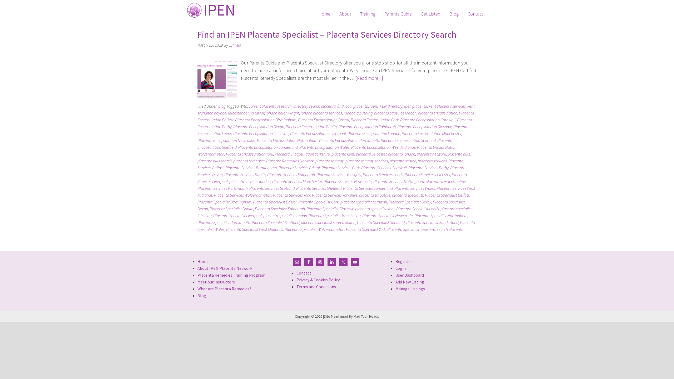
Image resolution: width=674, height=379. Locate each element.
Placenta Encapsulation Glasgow (424, 126)
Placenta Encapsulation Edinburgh (367, 126)
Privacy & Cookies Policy (318, 279)
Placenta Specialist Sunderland (432, 222)
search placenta (450, 229)
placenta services (432, 160)
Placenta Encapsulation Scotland (408, 140)
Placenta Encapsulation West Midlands (383, 147)
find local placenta (352, 106)
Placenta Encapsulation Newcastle (226, 140)
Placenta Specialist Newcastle (387, 215)
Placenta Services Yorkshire (335, 195)
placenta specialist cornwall (363, 202)
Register (403, 261)
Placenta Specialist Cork (318, 202)
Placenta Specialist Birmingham (224, 202)
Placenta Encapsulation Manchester (431, 133)
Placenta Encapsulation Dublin (311, 126)
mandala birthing (358, 113)
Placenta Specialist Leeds (417, 208)
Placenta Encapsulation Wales (324, 147)
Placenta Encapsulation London (374, 133)
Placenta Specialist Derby (410, 202)
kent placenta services (447, 106)
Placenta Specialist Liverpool (237, 215)
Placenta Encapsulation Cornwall (427, 119)
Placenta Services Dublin (245, 174)
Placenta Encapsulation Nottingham (287, 140)
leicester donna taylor (246, 113)
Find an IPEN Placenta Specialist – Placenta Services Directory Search (326, 34)
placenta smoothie (374, 195)
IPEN (210, 10)
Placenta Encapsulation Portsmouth (349, 140)
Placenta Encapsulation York (249, 154)
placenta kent (342, 154)
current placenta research (270, 106)
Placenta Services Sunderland (368, 188)
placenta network (431, 154)
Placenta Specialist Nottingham (441, 215)
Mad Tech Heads (366, 316)
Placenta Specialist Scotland (275, 222)
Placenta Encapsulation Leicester (261, 133)
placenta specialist (407, 195)
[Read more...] (369, 78)
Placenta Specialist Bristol (275, 202)
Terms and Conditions (316, 286)
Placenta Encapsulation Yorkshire (302, 154)
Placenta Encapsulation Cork (375, 119)
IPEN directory (391, 106)
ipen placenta (415, 106)
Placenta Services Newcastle (348, 181)
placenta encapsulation (437, 113)
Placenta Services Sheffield (318, 188)
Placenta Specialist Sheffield (381, 222)
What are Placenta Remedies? (224, 288)
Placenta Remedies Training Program (231, 275)
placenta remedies (249, 160)
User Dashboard (409, 275)
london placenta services (321, 113)
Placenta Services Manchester (297, 181)
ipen (373, 106)
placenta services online (446, 181)
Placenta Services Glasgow (338, 174)
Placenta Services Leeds (383, 174)
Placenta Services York (291, 195)
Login (400, 268)
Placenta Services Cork (340, 167)
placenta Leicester (371, 154)
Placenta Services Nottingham (398, 181)
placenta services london (250, 181)
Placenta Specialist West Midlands (254, 229)
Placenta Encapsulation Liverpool (318, 133)
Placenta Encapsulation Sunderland (268, 147)
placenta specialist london (285, 215)
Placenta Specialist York (366, 229)
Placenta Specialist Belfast (447, 195)
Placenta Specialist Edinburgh (280, 208)
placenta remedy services (366, 160)
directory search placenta (314, 106)
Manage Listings (410, 288)
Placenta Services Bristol (299, 167)
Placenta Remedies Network (290, 160)
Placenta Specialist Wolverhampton (314, 229)
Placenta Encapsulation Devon (258, 126)
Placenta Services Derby (428, 167)
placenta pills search (214, 160)
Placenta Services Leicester (427, 174)
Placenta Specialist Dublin (231, 208)
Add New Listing (409, 282)
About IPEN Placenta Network (224, 268)
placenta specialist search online (328, 222)
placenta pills (459, 154)
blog (222, 106)
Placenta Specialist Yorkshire (411, 229)
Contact (303, 273)
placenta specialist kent (375, 208)
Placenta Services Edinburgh (291, 174)
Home (203, 261)
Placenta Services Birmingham (251, 167)
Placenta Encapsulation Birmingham (265, 119)
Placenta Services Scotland (272, 188)
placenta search (403, 160)
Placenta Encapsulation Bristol (323, 119)
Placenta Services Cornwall (384, 167)
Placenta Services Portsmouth (222, 188)
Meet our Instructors (216, 282)
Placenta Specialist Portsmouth (223, 222)
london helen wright (282, 113)
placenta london (401, 154)
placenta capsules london (395, 113)
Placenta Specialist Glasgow (330, 208)
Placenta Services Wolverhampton (242, 195)
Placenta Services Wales (414, 188)
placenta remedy (329, 160)
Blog (201, 295)
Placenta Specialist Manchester (335, 215)
